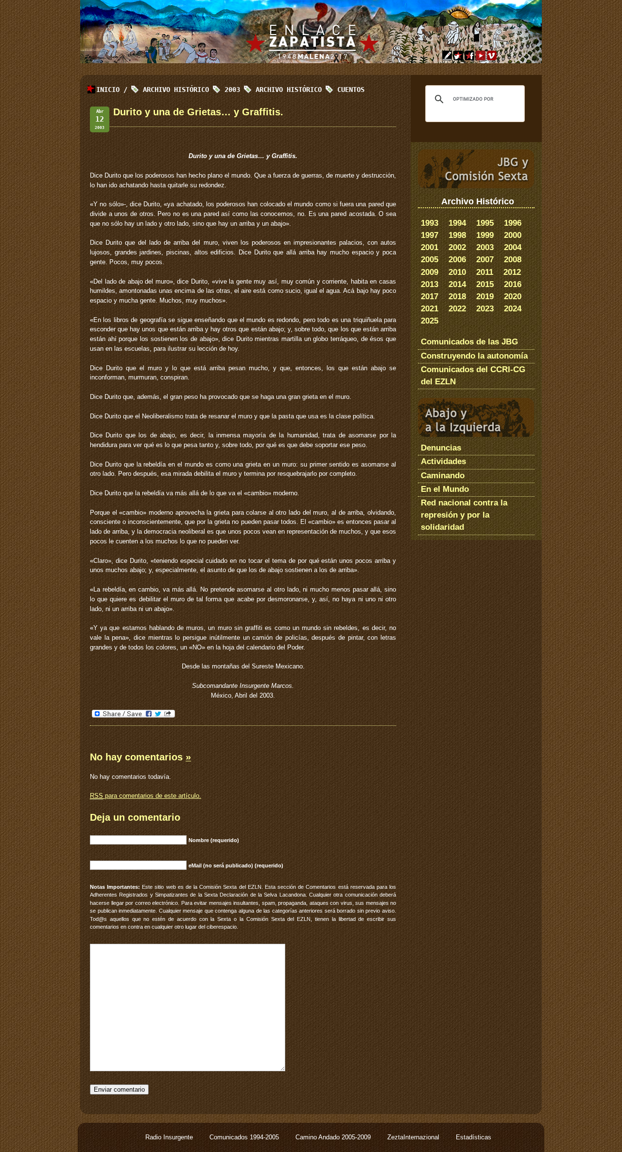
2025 (429, 320)
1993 (429, 223)
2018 (457, 296)
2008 (512, 259)
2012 (512, 272)
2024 (512, 308)
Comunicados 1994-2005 (245, 1137)
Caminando (443, 475)
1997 (429, 235)
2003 (485, 247)
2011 (484, 272)
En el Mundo (445, 489)
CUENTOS (350, 89)
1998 (457, 235)
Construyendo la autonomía (474, 355)
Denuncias (441, 447)
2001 (429, 247)
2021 (429, 308)
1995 (485, 223)
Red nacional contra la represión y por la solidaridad (464, 515)
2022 (457, 308)
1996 (512, 223)
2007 (485, 259)
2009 (429, 272)
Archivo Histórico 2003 (191, 89)
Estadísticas (473, 1137)
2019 (485, 296)
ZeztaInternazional (414, 1137)
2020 (512, 296)
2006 (457, 259)
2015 (485, 284)
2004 (512, 247)
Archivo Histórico (289, 89)
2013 (429, 284)
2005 (429, 259)
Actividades (443, 461)
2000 (512, 235)
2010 (457, 272)
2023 (485, 308)
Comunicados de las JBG (469, 341)
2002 (457, 247)
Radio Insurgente (170, 1137)
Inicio (108, 89)
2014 (457, 284)
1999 (485, 235)
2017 (429, 296)
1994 (457, 223)
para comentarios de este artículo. (145, 795)
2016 (512, 284)
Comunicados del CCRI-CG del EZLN (473, 375)
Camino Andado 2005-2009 (334, 1137)
